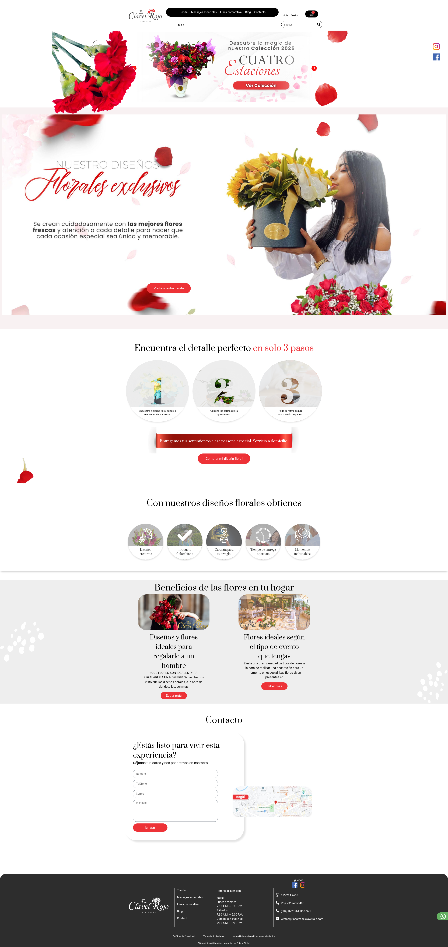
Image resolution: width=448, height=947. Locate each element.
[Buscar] (318, 24)
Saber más (174, 696)
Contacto (259, 12)
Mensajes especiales (204, 12)
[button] (314, 68)
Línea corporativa (231, 12)
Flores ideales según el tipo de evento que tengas (274, 647)
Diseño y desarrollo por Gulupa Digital (232, 943)
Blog (248, 12)
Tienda (183, 12)
